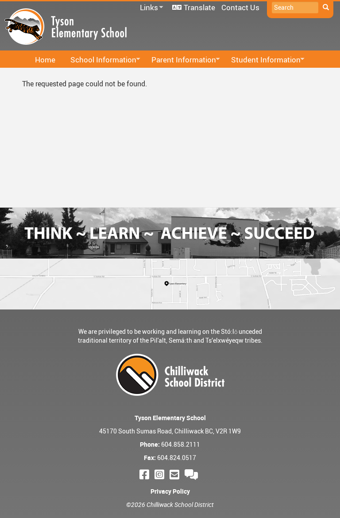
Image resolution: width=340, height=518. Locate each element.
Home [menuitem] (45, 59)
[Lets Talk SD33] (193, 474)
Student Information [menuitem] (263, 60)
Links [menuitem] (147, 7)
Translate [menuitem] (199, 7)
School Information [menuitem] (100, 60)
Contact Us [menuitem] (240, 7)
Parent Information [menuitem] (181, 60)
